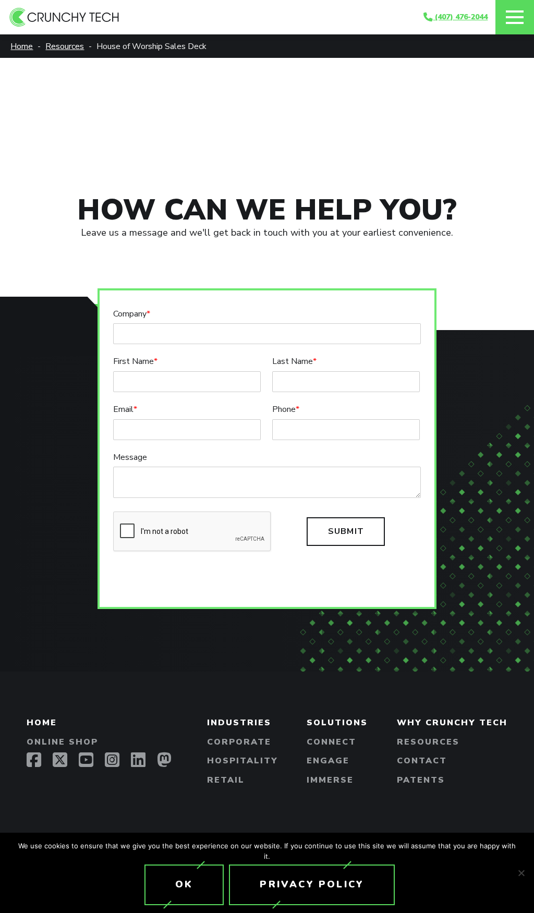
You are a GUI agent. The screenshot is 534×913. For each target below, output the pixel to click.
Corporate (239, 742)
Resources (428, 742)
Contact (422, 760)
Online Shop (62, 742)
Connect (331, 742)
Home (42, 722)
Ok (184, 884)
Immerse (330, 780)
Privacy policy (312, 884)
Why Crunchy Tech (452, 722)
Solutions (337, 722)
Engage (328, 760)
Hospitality (242, 760)
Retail (226, 780)
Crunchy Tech (216, 17)
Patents (421, 780)
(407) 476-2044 (460, 17)
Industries (239, 722)
